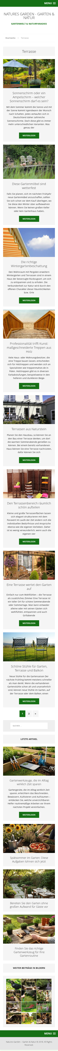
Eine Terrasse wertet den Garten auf (29, 587)
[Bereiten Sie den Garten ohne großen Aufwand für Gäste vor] (29, 896)
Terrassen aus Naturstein (29, 429)
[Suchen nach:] (29, 726)
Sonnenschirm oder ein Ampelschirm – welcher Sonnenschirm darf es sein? (29, 97)
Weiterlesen (29, 135)
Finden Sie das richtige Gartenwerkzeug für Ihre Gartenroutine (29, 952)
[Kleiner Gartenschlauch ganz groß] (28, 995)
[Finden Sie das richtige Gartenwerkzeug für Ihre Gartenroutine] (29, 941)
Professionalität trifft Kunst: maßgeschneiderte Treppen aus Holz (29, 347)
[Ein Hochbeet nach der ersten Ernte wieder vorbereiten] (13, 1018)
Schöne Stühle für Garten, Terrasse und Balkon (29, 668)
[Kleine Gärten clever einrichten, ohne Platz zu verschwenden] (13, 1007)
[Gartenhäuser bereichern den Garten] (28, 1018)
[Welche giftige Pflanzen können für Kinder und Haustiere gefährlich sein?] (44, 1007)
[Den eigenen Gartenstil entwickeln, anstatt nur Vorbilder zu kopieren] (44, 1018)
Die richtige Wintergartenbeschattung (29, 264)
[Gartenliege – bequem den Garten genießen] (28, 1006)
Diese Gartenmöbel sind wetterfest (29, 186)
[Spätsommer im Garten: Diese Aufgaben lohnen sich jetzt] (29, 851)
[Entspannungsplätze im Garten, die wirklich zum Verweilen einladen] (28, 984)
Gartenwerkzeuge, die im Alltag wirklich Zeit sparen (29, 782)
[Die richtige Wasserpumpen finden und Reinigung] (44, 984)
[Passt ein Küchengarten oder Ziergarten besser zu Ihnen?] (13, 995)
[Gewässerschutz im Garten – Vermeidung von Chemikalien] (44, 995)
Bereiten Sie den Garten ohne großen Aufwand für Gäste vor (29, 904)
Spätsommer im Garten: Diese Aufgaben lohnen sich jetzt (29, 859)
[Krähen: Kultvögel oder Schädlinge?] (13, 984)
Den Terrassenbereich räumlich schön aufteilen (29, 505)
